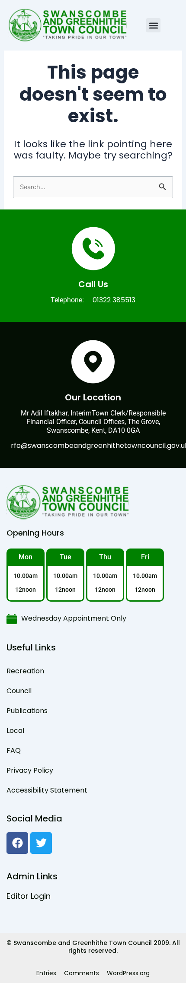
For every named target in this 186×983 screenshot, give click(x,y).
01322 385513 (114, 300)
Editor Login (28, 896)
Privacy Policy (29, 770)
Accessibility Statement (46, 790)
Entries (46, 973)
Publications (27, 711)
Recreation (25, 671)
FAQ (13, 750)
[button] (153, 25)
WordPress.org (128, 973)
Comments (81, 973)
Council (19, 691)
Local (15, 731)
